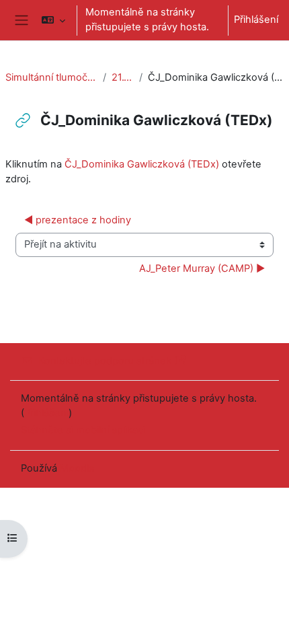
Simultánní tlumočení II (51, 77)
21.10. (122, 77)
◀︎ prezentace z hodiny (77, 220)
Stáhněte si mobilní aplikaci (83, 430)
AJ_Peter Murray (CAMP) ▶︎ (202, 268)
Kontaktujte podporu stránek (104, 361)
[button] (52, 20)
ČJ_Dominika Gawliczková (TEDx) (142, 164)
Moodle (77, 468)
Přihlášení (256, 19)
